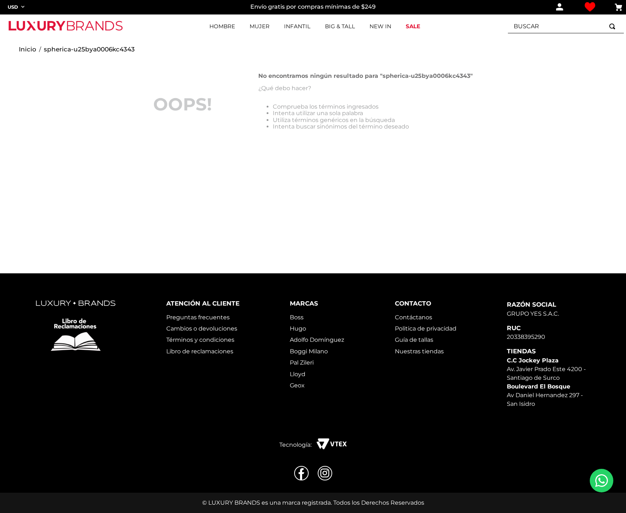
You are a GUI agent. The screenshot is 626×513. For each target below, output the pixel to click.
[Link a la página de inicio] (27, 49)
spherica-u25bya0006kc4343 (89, 49)
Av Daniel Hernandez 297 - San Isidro (545, 395)
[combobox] (566, 26)
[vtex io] (332, 444)
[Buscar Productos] (613, 26)
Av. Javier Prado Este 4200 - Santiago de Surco (546, 369)
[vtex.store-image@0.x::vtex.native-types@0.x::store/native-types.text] (76, 335)
